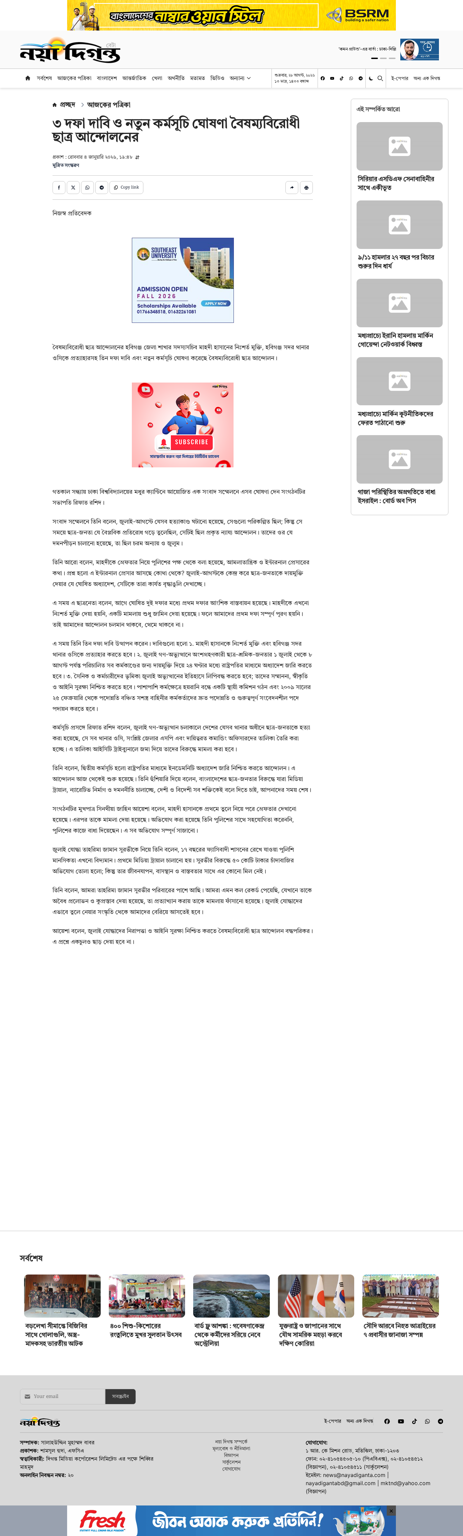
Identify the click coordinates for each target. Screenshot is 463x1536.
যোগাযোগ (231, 1469)
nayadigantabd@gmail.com (341, 1483)
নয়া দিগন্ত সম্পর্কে (231, 1441)
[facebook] (322, 78)
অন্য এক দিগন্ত (427, 78)
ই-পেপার (399, 78)
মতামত (197, 78)
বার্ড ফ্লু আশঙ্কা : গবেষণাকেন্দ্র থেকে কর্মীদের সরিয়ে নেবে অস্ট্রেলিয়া (229, 1334)
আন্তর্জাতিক (134, 78)
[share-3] (87, 187)
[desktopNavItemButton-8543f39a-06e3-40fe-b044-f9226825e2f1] (248, 78)
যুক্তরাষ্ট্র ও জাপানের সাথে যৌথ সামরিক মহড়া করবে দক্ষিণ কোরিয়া (310, 1334)
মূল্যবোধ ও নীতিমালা (231, 1448)
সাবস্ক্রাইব (120, 1396)
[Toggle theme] (371, 78)
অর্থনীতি (176, 78)
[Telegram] (360, 78)
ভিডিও (217, 78)
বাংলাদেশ (107, 78)
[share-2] (73, 187)
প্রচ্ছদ (67, 104)
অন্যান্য (237, 78)
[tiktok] (341, 78)
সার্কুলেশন (231, 1462)
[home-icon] (27, 78)
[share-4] (101, 187)
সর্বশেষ (44, 78)
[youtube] (332, 78)
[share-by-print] (306, 187)
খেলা (157, 78)
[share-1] (59, 187)
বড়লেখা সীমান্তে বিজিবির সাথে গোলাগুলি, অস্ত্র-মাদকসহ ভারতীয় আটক (56, 1334)
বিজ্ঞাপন (231, 1455)
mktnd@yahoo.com (405, 1483)
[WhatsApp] (351, 78)
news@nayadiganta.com (354, 1475)
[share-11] (291, 187)
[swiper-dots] (374, 58)
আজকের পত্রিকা (74, 78)
